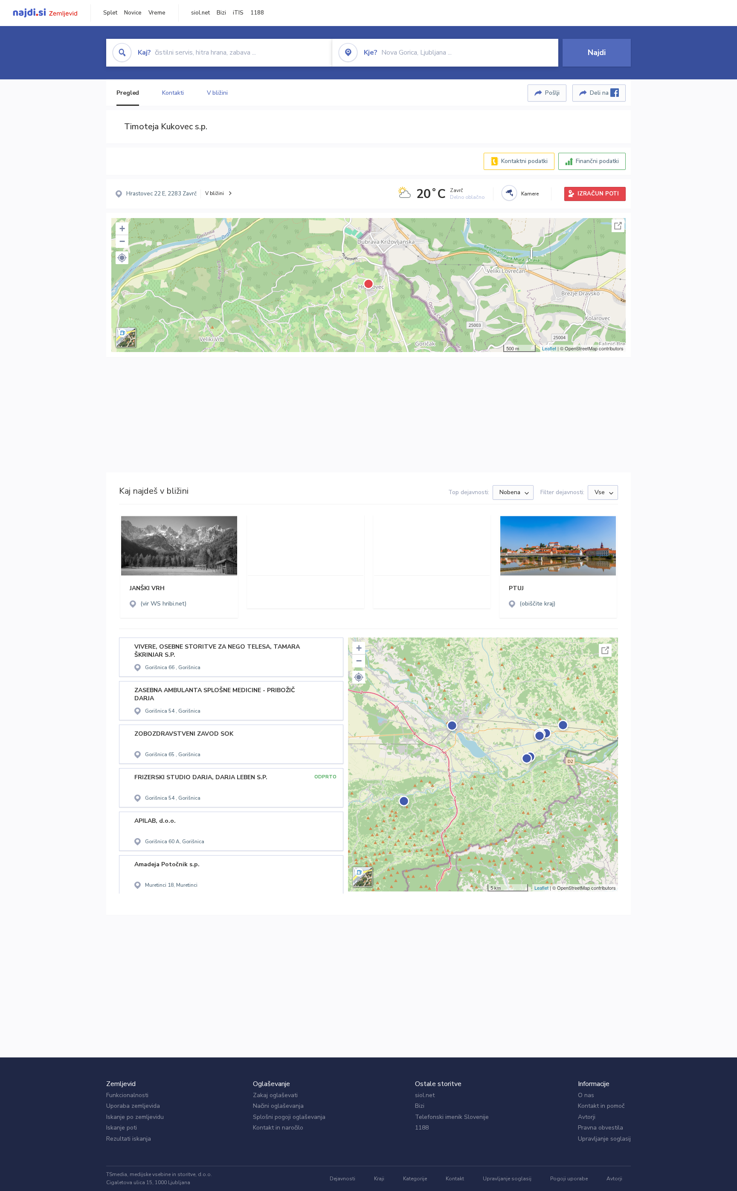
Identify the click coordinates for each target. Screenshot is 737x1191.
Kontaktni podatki (524, 161)
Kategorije (415, 1178)
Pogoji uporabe (569, 1178)
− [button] (122, 241)
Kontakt (455, 1178)
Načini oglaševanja (278, 1106)
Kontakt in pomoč (601, 1106)
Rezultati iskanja (128, 1139)
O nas (586, 1095)
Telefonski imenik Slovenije (452, 1117)
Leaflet (549, 348)
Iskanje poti (121, 1128)
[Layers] (125, 337)
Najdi (597, 52)
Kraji (379, 1178)
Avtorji (586, 1117)
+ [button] (122, 228)
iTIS (238, 13)
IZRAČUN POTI (598, 194)
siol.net (200, 13)
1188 (257, 13)
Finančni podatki (597, 161)
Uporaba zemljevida (133, 1106)
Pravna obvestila (600, 1128)
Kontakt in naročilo (278, 1128)
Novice (133, 13)
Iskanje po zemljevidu (135, 1117)
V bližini (217, 93)
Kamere (530, 193)
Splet (110, 13)
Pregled (127, 93)
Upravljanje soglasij (604, 1139)
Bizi (221, 13)
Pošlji (552, 93)
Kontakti (172, 93)
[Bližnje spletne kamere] (509, 193)
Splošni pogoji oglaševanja (289, 1117)
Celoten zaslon (618, 225)
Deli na (600, 93)
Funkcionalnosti (127, 1095)
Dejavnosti (342, 1178)
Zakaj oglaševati (275, 1095)
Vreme (156, 13)
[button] (122, 257)
